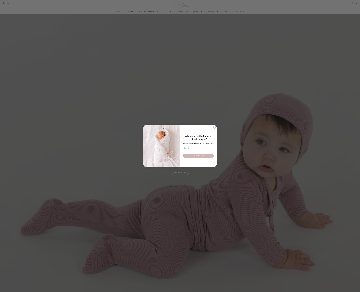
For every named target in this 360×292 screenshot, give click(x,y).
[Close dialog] (214, 127)
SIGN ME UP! (198, 155)
